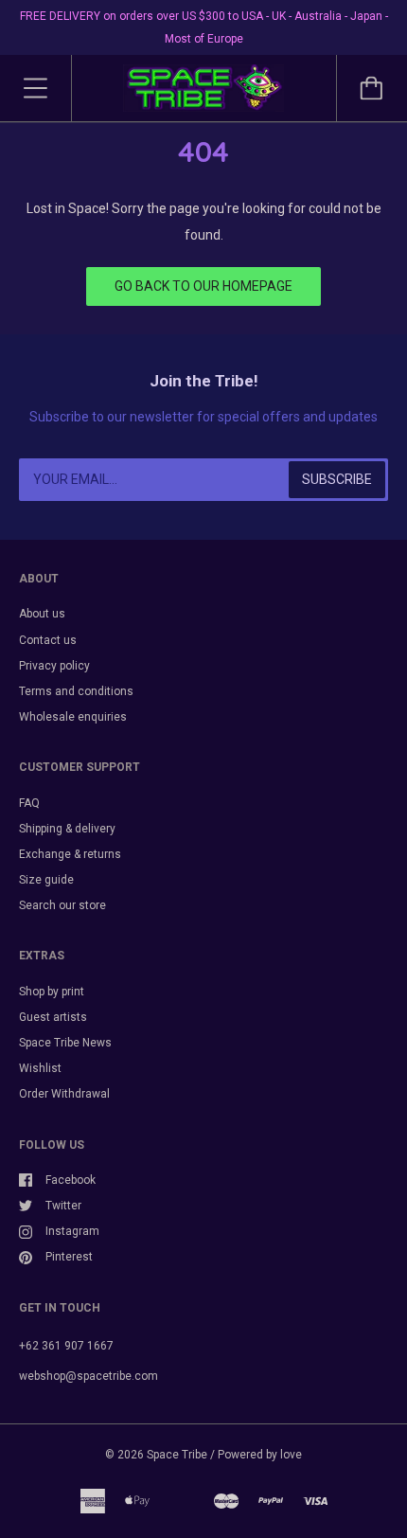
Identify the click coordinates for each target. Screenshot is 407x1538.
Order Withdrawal (64, 1093)
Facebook (70, 1180)
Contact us (48, 640)
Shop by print (51, 991)
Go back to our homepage (203, 286)
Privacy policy (54, 665)
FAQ (29, 803)
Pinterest (69, 1256)
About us (42, 613)
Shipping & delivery (67, 828)
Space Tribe (177, 1454)
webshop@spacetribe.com (88, 1376)
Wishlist (40, 1068)
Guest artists (53, 1017)
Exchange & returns (70, 854)
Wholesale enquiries (73, 717)
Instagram (72, 1231)
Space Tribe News (65, 1042)
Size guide (46, 879)
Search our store (62, 905)
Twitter (63, 1205)
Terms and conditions (76, 691)
